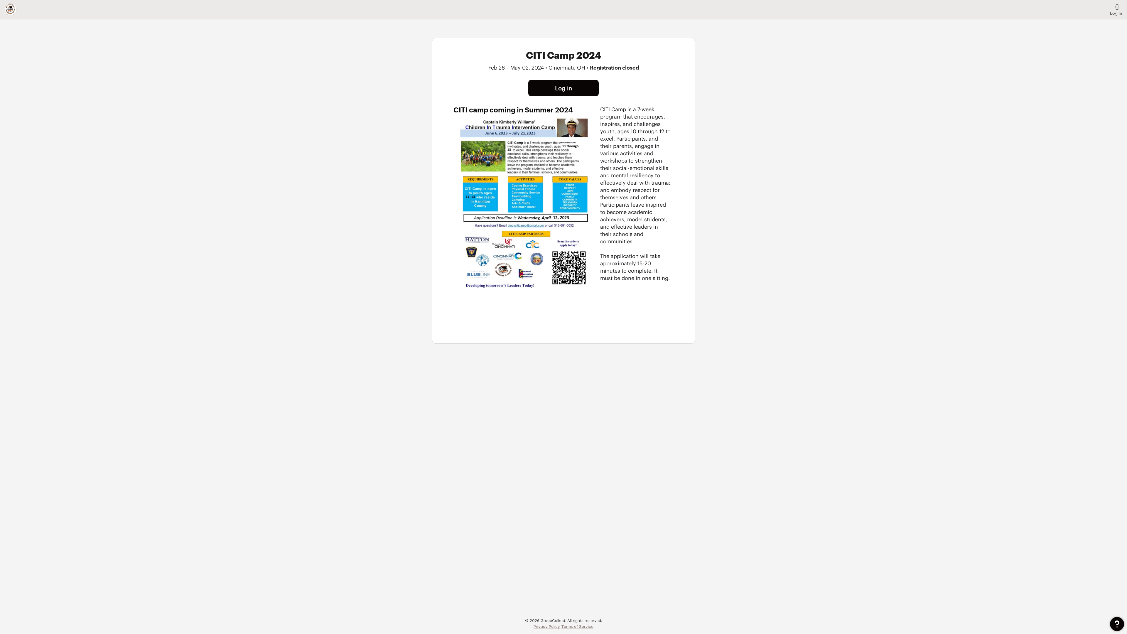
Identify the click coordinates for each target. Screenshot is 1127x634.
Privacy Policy (547, 626)
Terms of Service (577, 626)
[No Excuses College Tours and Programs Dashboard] (10, 9)
